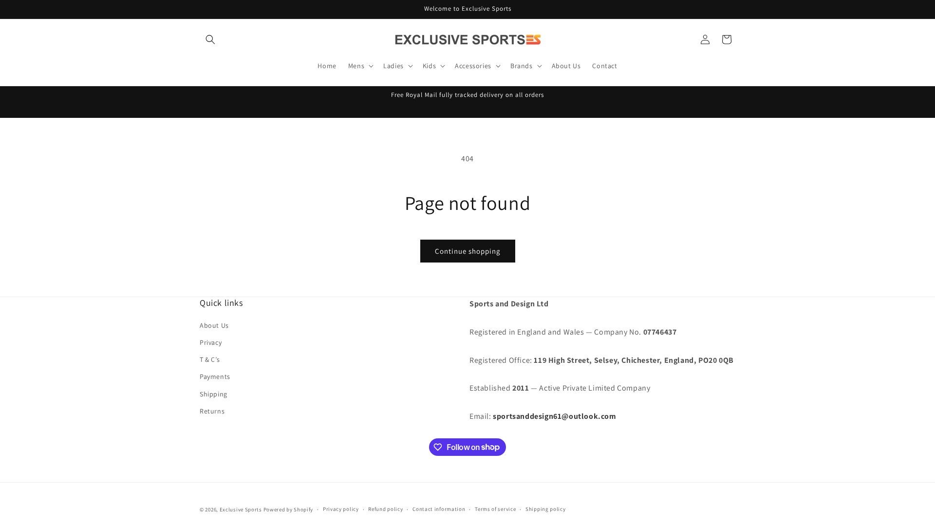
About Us (214, 325)
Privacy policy (341, 509)
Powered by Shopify (288, 509)
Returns (212, 411)
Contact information (438, 509)
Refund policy (385, 509)
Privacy (211, 342)
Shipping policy (545, 509)
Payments (215, 376)
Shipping (213, 394)
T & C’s (210, 359)
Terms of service (495, 509)
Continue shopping (468, 251)
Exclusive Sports (241, 509)
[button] (210, 39)
